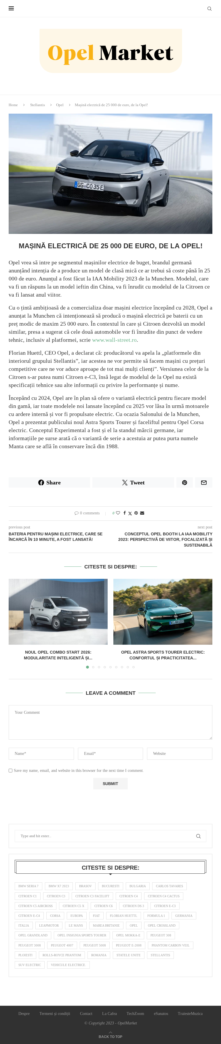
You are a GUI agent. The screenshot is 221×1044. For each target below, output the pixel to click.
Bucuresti (110, 886)
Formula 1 (156, 915)
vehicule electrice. (68, 965)
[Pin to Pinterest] (136, 513)
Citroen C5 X (73, 906)
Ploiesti (25, 955)
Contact (86, 1013)
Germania (184, 915)
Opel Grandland (32, 935)
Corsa (55, 915)
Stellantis (37, 105)
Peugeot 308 (160, 935)
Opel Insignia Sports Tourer (82, 935)
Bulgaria (137, 886)
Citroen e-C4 (29, 915)
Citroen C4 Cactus (164, 896)
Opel (60, 105)
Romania (98, 955)
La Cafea (109, 1013)
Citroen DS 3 (133, 906)
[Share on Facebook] (124, 513)
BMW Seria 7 (28, 886)
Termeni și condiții (54, 1013)
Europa (77, 915)
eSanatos (161, 1013)
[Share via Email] (142, 513)
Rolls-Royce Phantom (62, 955)
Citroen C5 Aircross (35, 906)
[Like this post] (118, 513)
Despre (24, 1013)
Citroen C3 (56, 896)
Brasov (85, 886)
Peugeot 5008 (94, 945)
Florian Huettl (123, 915)
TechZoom (135, 1013)
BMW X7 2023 (59, 886)
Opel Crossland (162, 925)
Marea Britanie (106, 925)
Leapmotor (49, 925)
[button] (16, 623)
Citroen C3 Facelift (92, 896)
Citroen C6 (103, 906)
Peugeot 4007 (62, 945)
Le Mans (76, 925)
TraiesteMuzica (190, 1013)
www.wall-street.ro (114, 340)
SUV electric (29, 965)
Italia (23, 925)
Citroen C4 (128, 896)
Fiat (96, 915)
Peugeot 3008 (29, 945)
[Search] (209, 8)
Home (13, 105)
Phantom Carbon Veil (171, 945)
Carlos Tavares (169, 886)
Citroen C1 (27, 896)
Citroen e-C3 (165, 906)
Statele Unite (129, 955)
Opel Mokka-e (128, 935)
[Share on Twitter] (130, 513)
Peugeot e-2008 (129, 945)
